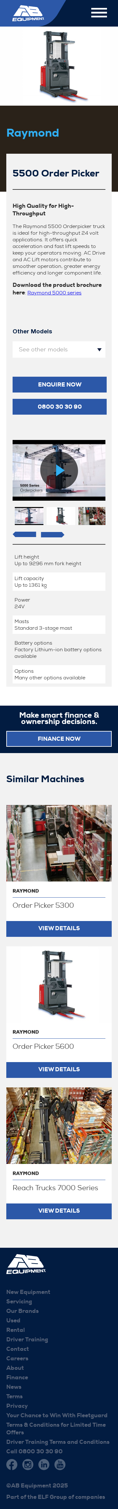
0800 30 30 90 (60, 407)
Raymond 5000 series (54, 292)
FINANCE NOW (59, 739)
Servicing (19, 1301)
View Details (59, 928)
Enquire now (59, 384)
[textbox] (59, 349)
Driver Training (27, 1339)
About (15, 1368)
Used (13, 1320)
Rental (15, 1330)
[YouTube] (59, 1464)
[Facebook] (11, 1464)
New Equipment (28, 1292)
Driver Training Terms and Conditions (58, 1442)
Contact (17, 1349)
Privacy (17, 1406)
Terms (14, 1396)
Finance (17, 1377)
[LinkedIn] (43, 1464)
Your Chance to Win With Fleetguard (57, 1415)
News (13, 1387)
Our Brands (22, 1311)
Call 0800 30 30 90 (34, 1451)
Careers (17, 1358)
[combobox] (59, 349)
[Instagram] (27, 1464)
